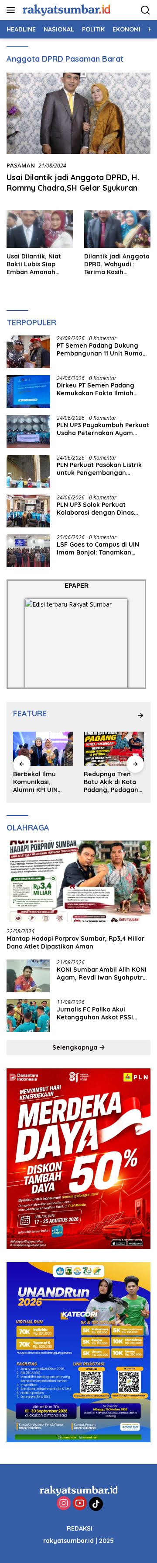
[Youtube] (80, 1503)
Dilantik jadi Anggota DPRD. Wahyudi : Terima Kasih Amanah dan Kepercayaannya (117, 264)
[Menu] (12, 10)
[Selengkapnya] (140, 715)
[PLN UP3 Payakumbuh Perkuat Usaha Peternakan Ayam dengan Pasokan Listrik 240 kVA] (28, 431)
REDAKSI (79, 1528)
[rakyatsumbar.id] (65, 9)
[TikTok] (96, 1504)
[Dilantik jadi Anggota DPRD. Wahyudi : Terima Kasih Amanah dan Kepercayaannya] (117, 229)
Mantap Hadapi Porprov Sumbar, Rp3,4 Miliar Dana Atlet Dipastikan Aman (75, 942)
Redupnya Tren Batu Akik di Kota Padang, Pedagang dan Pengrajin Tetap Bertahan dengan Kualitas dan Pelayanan (113, 782)
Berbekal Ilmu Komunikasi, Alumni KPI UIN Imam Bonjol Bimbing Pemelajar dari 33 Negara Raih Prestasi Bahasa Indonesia (42, 782)
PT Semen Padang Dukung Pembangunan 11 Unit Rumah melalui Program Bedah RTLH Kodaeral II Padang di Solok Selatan (102, 349)
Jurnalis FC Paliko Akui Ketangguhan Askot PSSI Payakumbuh (95, 1013)
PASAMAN (21, 165)
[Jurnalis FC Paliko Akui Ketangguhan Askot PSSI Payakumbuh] (28, 1015)
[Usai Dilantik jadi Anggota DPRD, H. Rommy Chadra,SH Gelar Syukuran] (78, 113)
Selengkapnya (75, 1047)
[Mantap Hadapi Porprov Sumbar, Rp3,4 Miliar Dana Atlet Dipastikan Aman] (78, 881)
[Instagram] (64, 1503)
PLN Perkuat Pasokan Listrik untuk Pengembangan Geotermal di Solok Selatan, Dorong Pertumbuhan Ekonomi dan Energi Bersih (100, 469)
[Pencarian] (145, 10)
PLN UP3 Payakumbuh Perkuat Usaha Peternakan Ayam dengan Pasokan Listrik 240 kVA (103, 429)
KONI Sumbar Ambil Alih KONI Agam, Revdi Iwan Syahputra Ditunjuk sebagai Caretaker (102, 973)
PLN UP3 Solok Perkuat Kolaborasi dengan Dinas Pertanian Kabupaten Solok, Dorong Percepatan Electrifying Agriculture (100, 508)
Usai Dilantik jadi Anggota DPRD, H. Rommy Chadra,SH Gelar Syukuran (73, 182)
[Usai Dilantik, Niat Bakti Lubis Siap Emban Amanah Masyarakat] (40, 229)
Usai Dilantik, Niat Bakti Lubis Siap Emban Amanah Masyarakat (34, 264)
